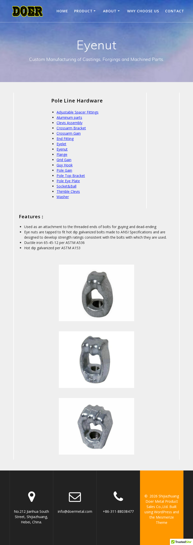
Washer (63, 196)
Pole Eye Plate (68, 180)
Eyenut (62, 149)
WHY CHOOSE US (143, 11)
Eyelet (61, 143)
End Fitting (65, 138)
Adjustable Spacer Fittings (78, 112)
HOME (62, 11)
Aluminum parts (69, 117)
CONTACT (174, 11)
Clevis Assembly (69, 122)
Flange (62, 154)
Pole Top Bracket (71, 175)
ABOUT (110, 11)
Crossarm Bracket (71, 128)
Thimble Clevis (68, 191)
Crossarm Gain (69, 133)
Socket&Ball (66, 186)
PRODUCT (83, 11)
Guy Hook (65, 165)
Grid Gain (64, 159)
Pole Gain (64, 170)
